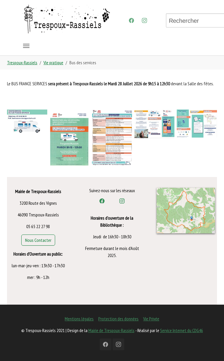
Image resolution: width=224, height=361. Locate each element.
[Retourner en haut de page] (211, 348)
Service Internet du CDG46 (181, 330)
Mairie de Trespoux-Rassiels (111, 330)
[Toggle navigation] (26, 46)
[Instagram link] (122, 201)
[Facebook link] (102, 201)
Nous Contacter (38, 240)
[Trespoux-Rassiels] (66, 18)
